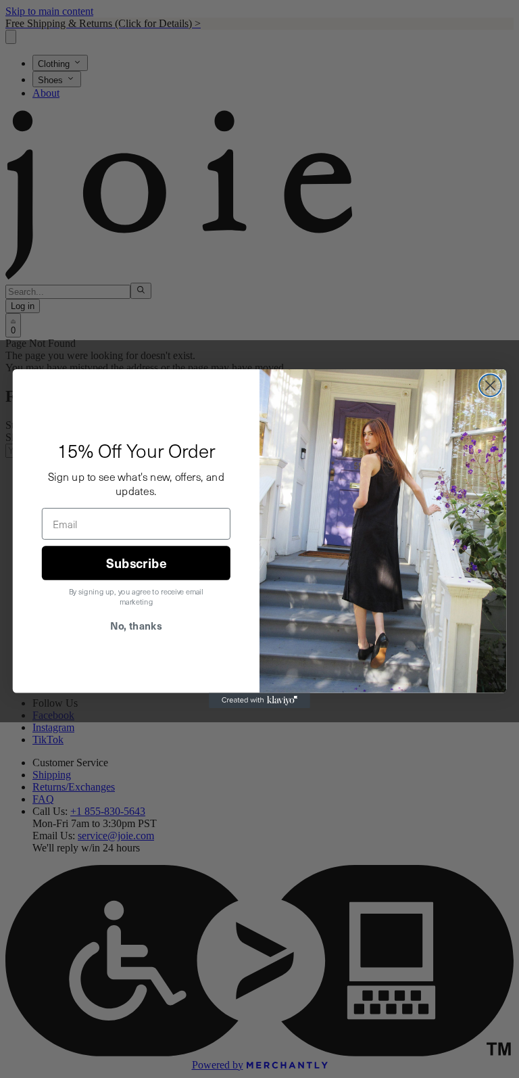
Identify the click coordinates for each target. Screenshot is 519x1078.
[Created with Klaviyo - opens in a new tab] (259, 700)
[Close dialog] (490, 386)
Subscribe (136, 563)
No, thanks (136, 626)
